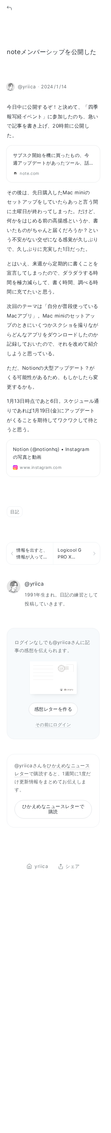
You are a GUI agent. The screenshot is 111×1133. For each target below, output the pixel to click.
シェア (72, 866)
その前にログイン (53, 724)
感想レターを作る (53, 709)
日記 (14, 511)
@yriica (34, 583)
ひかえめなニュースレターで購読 (53, 809)
